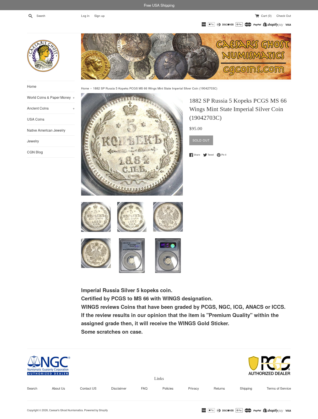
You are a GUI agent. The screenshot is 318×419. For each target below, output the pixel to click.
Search (32, 388)
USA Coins (35, 119)
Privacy (193, 388)
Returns (219, 388)
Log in (85, 16)
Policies (167, 388)
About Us (58, 388)
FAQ (144, 388)
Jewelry (33, 141)
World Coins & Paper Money (51, 97)
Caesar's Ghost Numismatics (66, 410)
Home (31, 86)
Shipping (246, 388)
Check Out (283, 16)
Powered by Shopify (96, 410)
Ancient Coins (51, 108)
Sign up (99, 16)
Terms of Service (279, 388)
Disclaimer (118, 388)
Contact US (88, 388)
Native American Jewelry (46, 130)
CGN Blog (35, 152)
